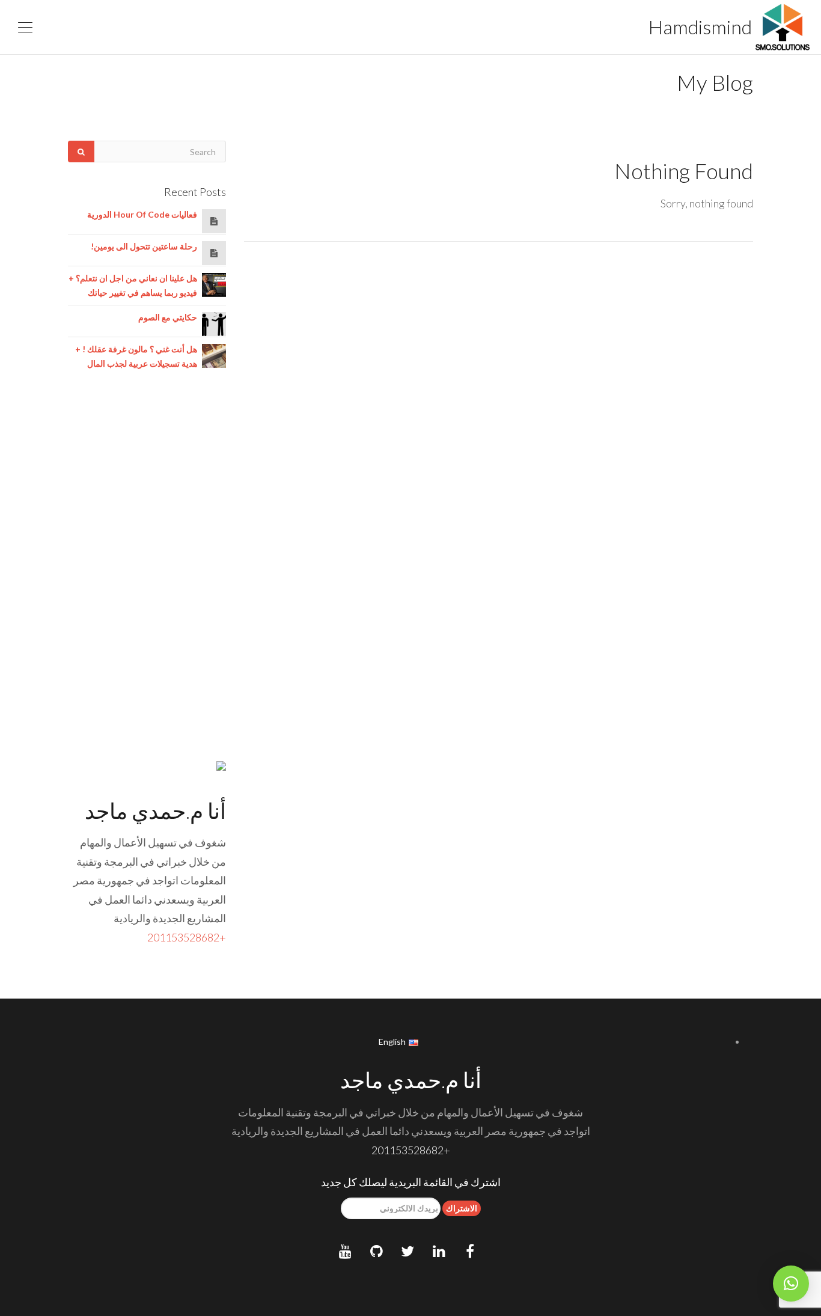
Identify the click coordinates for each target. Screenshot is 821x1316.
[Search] (81, 151)
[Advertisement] (147, 577)
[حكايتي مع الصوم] (214, 322)
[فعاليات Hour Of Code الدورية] (214, 221)
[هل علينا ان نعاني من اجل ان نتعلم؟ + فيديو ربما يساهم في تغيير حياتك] (214, 283)
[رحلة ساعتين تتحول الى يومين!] (214, 253)
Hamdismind (702, 26)
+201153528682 (186, 937)
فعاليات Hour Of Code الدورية (142, 214)
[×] (791, 1284)
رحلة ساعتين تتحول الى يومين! (144, 246)
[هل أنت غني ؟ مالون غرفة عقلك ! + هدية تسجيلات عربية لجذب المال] (214, 354)
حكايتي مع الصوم (167, 317)
